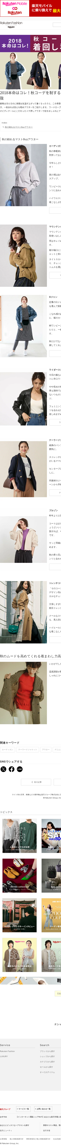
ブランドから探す (47, 1051)
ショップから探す (47, 1056)
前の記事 (36, 782)
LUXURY (4, 1056)
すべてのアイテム (47, 1072)
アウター (46, 749)
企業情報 (3, 1139)
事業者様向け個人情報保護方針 (38, 1139)
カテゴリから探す (47, 1061)
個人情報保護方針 (16, 1139)
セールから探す (46, 1067)
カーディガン (7, 749)
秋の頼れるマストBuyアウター (19, 127)
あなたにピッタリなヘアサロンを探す (14, 1125)
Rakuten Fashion (24, 24)
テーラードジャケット (27, 749)
